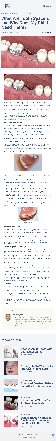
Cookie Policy (28, 434)
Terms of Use (35, 434)
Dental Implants (26, 397)
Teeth (22, 345)
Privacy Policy (21, 434)
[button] (48, 32)
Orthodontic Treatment (28, 380)
